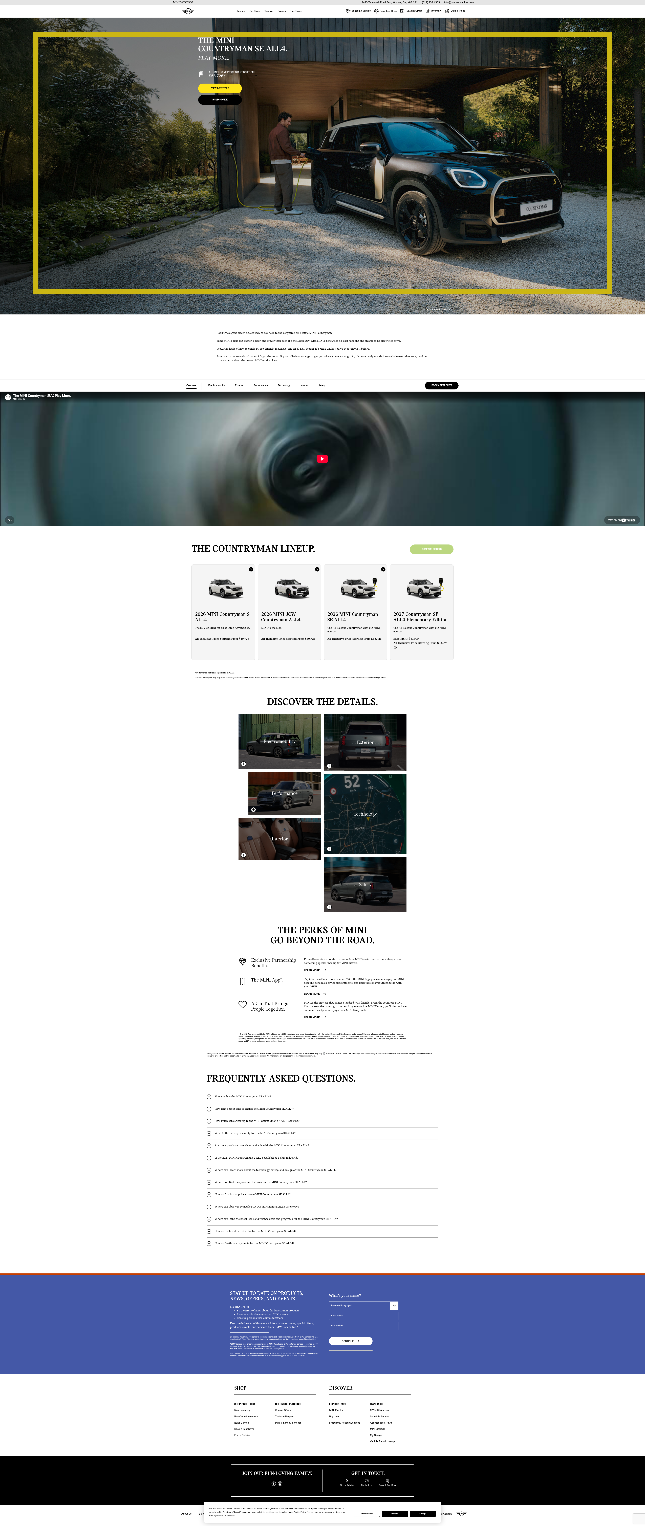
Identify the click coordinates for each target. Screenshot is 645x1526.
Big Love (334, 1416)
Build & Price (457, 11)
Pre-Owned (296, 11)
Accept (422, 1514)
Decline (394, 1514)
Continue (348, 1341)
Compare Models (432, 549)
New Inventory (242, 1410)
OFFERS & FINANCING (287, 1404)
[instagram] (280, 1483)
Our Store (254, 11)
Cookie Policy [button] (300, 1512)
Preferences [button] (230, 1516)
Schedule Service (361, 11)
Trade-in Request (284, 1416)
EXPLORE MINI (337, 1404)
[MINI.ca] (186, 11)
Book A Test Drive (244, 1429)
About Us (186, 1514)
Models (241, 11)
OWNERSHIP (377, 1404)
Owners (281, 11)
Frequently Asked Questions (344, 1423)
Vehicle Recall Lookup (382, 1441)
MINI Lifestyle (377, 1429)
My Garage (376, 1435)
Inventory (436, 11)
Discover (268, 11)
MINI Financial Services (288, 1423)
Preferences (367, 1514)
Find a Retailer (242, 1435)
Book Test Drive (388, 11)
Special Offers (414, 11)
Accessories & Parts (381, 1423)
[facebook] (273, 1483)
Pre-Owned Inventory (246, 1416)
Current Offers (283, 1410)
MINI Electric (336, 1410)
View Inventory (220, 88)
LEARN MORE (312, 970)
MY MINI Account (380, 1410)
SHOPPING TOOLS (244, 1404)
